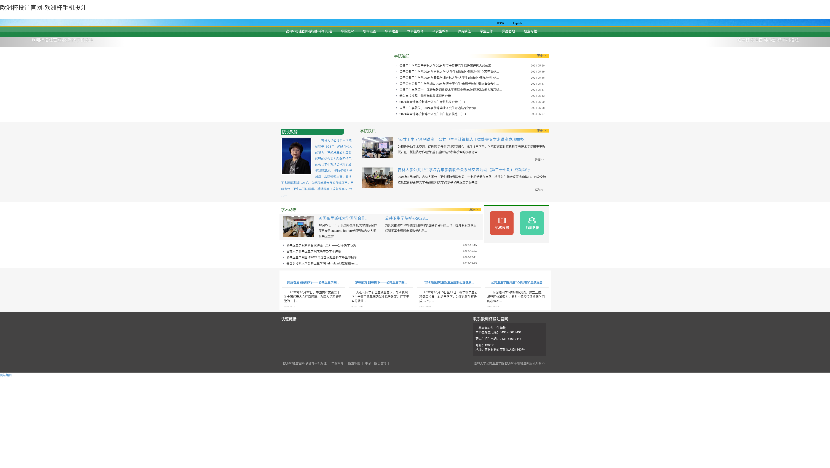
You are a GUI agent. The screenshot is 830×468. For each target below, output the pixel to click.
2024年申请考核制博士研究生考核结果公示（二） (433, 102)
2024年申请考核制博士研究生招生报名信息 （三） (433, 114)
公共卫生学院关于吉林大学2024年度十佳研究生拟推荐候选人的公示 (445, 65)
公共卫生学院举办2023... (406, 218)
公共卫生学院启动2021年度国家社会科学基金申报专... (322, 257)
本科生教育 (415, 31)
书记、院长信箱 (375, 363)
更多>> (541, 55)
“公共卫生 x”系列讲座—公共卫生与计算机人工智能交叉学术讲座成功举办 (461, 139)
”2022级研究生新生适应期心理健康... (449, 282)
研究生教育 (441, 31)
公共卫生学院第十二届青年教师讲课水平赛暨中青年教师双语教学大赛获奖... (450, 89)
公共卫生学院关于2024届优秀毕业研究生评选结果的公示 (437, 108)
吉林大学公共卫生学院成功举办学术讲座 (313, 251)
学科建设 (391, 31)
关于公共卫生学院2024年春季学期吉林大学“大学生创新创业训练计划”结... (449, 77)
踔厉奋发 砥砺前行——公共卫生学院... (313, 282)
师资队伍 (464, 31)
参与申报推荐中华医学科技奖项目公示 (425, 95)
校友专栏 (530, 31)
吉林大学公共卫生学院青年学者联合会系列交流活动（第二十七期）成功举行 (464, 169)
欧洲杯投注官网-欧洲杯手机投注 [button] (62, 40)
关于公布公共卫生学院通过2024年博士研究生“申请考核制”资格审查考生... (449, 83)
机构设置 (369, 31)
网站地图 (6, 375)
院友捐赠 (354, 363)
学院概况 (347, 31)
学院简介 (337, 363)
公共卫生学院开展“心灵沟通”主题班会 (517, 282)
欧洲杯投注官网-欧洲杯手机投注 (309, 31)
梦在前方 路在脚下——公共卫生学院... (381, 282)
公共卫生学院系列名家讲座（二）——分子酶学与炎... (322, 245)
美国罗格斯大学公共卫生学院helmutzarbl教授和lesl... (322, 263)
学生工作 (486, 31)
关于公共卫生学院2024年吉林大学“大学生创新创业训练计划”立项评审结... (449, 71)
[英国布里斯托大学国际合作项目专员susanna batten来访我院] (298, 227)
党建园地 (508, 31)
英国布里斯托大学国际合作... (344, 218)
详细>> (539, 159)
